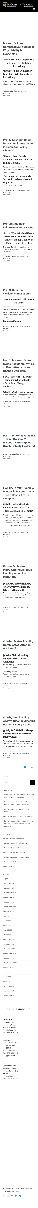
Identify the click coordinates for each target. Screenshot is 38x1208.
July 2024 (8, 972)
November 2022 (10, 995)
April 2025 (8, 930)
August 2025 (9, 911)
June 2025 (8, 921)
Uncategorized (9, 866)
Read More (6, 95)
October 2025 (9, 902)
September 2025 (10, 906)
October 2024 (9, 958)
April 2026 (8, 878)
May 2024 (8, 981)
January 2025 (9, 944)
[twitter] (8, 1195)
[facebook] (4, 1195)
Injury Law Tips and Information (15, 852)
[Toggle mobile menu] (34, 9)
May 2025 (7, 925)
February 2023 (9, 986)
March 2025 (8, 935)
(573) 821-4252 (11, 1076)
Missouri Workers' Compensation (16, 857)
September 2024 (10, 963)
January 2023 (9, 991)
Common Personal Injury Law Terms (17, 847)
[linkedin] (16, 1195)
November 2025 (10, 897)
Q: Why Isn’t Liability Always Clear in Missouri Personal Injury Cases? (19, 721)
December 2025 (10, 892)
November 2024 (10, 953)
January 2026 (9, 888)
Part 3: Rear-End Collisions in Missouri (18, 816)
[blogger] (20, 1195)
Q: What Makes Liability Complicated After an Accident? (18, 645)
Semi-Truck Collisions (12, 862)
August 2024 (9, 967)
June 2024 (8, 977)
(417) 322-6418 (11, 1050)
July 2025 (7, 916)
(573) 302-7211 (11, 1030)
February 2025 (9, 939)
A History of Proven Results (14, 838)
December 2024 (10, 949)
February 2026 (9, 883)
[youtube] (12, 1195)
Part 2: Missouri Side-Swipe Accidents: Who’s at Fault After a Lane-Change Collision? (18, 823)
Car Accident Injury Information (15, 843)
